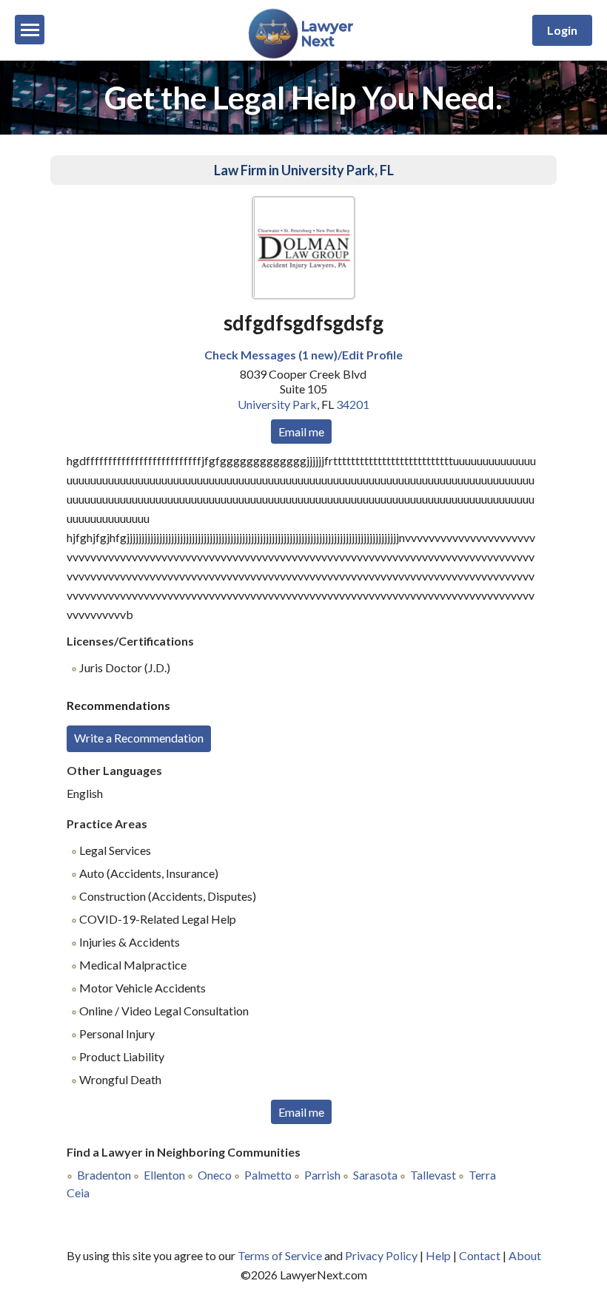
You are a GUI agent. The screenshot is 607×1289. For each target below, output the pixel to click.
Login (562, 30)
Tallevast (433, 1175)
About (525, 1255)
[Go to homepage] (304, 56)
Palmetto (268, 1175)
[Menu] (29, 29)
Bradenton (104, 1175)
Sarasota (375, 1175)
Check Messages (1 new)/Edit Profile (303, 355)
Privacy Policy (381, 1255)
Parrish (322, 1175)
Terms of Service (280, 1255)
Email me (301, 431)
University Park (277, 404)
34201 (352, 404)
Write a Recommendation (139, 738)
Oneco (215, 1175)
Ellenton (164, 1175)
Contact (479, 1255)
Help (438, 1255)
